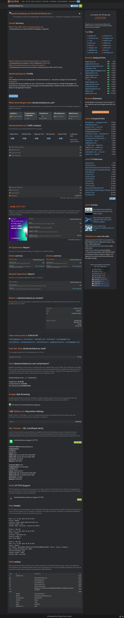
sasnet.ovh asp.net (92, 154)
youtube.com (107, 36)
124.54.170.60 (90, 193)
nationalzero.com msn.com (95, 152)
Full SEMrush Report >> (75, 239)
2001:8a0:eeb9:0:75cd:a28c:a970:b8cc (98, 170)
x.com (90, 41)
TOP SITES (28, 1)
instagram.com (108, 38)
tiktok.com (91, 43)
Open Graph (59, 116)
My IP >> (112, 198)
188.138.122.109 (90, 165)
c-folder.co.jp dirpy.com (94, 145)
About (70, 616)
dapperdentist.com (91, 73)
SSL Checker (26, 428)
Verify (19, 485)
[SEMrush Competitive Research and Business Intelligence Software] (17, 207)
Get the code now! (100, 266)
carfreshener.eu (14, 342)
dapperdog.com (90, 62)
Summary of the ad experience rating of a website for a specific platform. (31, 251)
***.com (87, 80)
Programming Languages (29, 114)
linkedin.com (107, 45)
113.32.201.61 (89, 174)
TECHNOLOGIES (72, 1)
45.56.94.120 (89, 163)
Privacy (65, 616)
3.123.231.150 (89, 183)
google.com (92, 36)
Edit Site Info (13, 96)
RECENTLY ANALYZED (36, 1)
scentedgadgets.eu (15, 339)
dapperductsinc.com (92, 84)
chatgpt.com (92, 48)
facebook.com (93, 38)
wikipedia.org (92, 50)
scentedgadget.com (63, 339)
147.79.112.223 (89, 186)
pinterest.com (93, 53)
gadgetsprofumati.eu (57, 342)
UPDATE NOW (100, 18)
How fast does (27, 348)
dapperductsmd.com (92, 64)
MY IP (78, 1)
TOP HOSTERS (45, 1)
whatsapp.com (108, 53)
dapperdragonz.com (91, 75)
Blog (60, 616)
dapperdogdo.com (91, 82)
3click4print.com (40, 339)
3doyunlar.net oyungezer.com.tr (96, 122)
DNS (15, 562)
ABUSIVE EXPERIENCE (62, 1)
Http (15, 505)
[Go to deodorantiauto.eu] (52, 13)
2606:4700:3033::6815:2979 (94, 188)
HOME (23, 1)
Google (19, 394)
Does (29, 363)
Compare (75, 6)
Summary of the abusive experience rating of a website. (26, 277)
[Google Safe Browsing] (10, 404)
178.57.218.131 (89, 179)
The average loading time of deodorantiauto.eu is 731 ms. (26, 352)
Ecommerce (43, 113)
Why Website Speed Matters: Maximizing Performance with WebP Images (102, 212)
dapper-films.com (91, 77)
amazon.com (107, 41)
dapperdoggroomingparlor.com (95, 71)
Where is (26, 298)
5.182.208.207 (90, 172)
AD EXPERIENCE (53, 1)
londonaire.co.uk (90, 68)
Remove (91, 250)
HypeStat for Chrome (101, 112)
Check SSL (77, 442)
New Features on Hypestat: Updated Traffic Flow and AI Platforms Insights (102, 220)
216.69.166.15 (89, 181)
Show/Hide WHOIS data (96, 246)
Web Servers (73, 113)
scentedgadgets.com (73, 342)
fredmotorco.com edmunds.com (96, 134)
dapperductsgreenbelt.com (94, 66)
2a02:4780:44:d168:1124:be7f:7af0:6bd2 (98, 190)
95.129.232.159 (90, 195)
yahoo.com (107, 48)
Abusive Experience (22, 274)
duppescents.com (91, 93)
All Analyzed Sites (52, 616)
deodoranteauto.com (28, 342)
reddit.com (106, 43)
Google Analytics (17, 116)
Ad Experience (19, 247)
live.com (106, 50)
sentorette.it (51, 339)
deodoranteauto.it (43, 342)
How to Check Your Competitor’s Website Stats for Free (103, 228)
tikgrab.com (89, 91)
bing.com (91, 45)
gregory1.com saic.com (93, 127)
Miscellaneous (59, 113)
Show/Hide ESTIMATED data (98, 240)
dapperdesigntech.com (92, 89)
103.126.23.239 (90, 177)
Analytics (13, 113)
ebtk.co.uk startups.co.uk (94, 136)
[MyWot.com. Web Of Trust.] (11, 411)
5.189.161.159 (46, 63)
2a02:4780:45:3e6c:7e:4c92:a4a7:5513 (98, 168)
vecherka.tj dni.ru (91, 141)
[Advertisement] (45, 45)
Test (80, 499)
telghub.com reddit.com (94, 147)
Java (28, 118)
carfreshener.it (28, 339)
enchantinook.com (91, 87)
